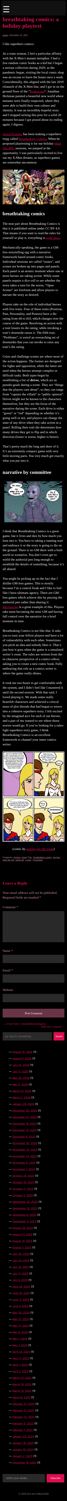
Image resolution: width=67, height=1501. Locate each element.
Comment (10, 907)
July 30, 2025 (20, 1254)
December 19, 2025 (24, 1123)
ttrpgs (24, 857)
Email (8, 970)
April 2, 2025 (20, 1371)
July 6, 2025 (20, 1280)
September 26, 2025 (25, 1201)
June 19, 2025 (21, 1293)
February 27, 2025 (23, 1404)
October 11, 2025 (22, 1188)
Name (8, 950)
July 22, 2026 (20, 1065)
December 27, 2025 (24, 1117)
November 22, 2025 (24, 1149)
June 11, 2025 (20, 1299)
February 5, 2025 (23, 1423)
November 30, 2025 (24, 1143)
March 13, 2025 (22, 1390)
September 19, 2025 (24, 1208)
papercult (19, 860)
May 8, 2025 (20, 1332)
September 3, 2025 (24, 1221)
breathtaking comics (42, 857)
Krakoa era (37, 91)
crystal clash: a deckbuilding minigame (24, 1023)
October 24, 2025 (23, 1175)
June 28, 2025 (21, 1286)
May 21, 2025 (20, 1319)
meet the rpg (8, 860)
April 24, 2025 (21, 1351)
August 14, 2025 (22, 1241)
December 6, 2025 (23, 1136)
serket (5, 35)
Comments (38, 860)
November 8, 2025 (24, 1162)
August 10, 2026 (22, 1052)
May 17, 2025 (20, 1325)
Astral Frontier (12, 134)
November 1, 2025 (23, 1169)
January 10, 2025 (23, 1449)
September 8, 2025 (24, 1214)
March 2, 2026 (21, 1097)
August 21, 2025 (22, 1234)
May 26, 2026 (20, 1078)
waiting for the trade (40, 849)
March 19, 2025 (22, 1384)
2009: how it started (52, 1026)
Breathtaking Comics (33, 138)
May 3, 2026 (20, 1084)
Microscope (10, 607)
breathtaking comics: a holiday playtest (31, 22)
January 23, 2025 (23, 1436)
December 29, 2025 (24, 1110)
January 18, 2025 (23, 1443)
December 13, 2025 (24, 1130)
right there (53, 238)
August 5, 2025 (21, 1247)
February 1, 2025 (22, 1430)
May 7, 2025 (19, 1338)
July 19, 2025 (20, 1267)
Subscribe (55, 1478)
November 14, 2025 (24, 1156)
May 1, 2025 (19, 1345)
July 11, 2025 (20, 1273)
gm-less (56, 857)
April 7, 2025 (20, 1364)
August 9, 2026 (21, 1058)
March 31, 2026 (21, 1091)
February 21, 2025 (23, 1410)
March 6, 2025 (21, 1397)
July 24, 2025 (20, 1260)
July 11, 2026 (20, 1071)
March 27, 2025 (22, 1377)
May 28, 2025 (21, 1312)
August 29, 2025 (22, 1228)
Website (8, 990)
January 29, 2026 (23, 1104)
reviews (16, 857)
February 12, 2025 (23, 1417)
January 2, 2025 (22, 1456)
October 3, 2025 (22, 1195)
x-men (28, 860)
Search (58, 1036)
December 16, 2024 (24, 1462)
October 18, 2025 (23, 1182)
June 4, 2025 (20, 1306)
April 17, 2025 (20, 1358)
